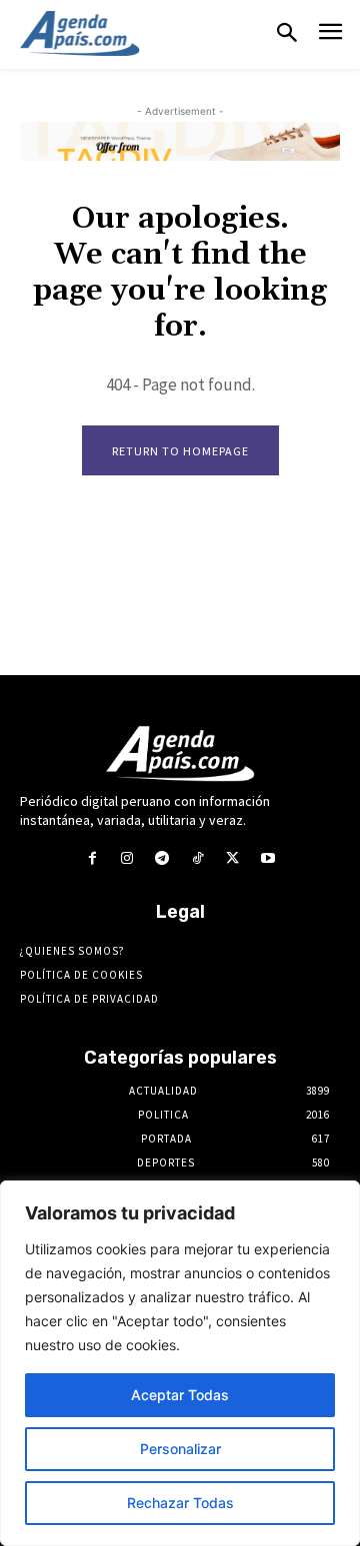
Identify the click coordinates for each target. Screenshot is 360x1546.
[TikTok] (197, 858)
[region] (180, 1363)
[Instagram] (127, 858)
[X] (232, 858)
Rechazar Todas (180, 1502)
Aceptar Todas (180, 1394)
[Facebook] (91, 858)
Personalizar (180, 1448)
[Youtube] (267, 858)
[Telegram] (162, 858)
